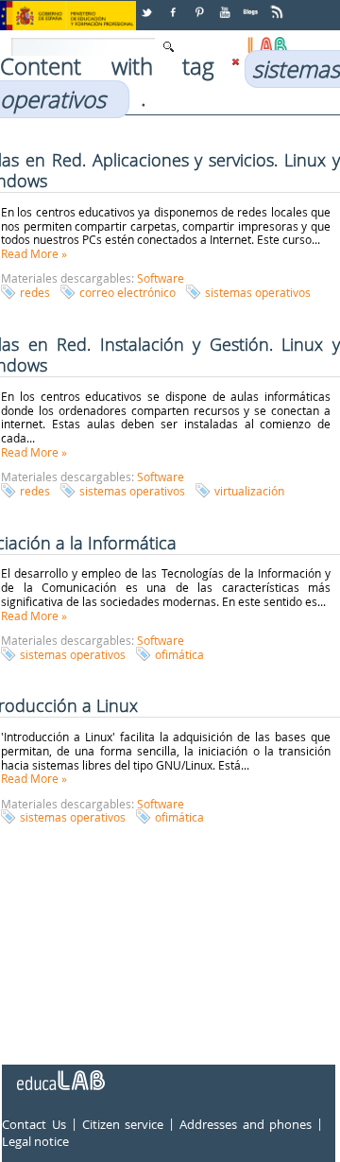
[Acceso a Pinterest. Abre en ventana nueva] (200, 5)
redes (35, 292)
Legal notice (35, 1141)
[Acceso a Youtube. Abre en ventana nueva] (226, 5)
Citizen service (122, 1125)
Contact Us (33, 1125)
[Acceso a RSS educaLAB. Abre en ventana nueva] (278, 5)
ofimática (179, 654)
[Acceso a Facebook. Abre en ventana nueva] (174, 5)
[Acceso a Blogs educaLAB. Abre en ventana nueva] (252, 5)
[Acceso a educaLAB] (59, 1073)
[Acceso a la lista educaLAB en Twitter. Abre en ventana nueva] (148, 5)
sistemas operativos (258, 292)
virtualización (249, 490)
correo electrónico (127, 292)
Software (160, 278)
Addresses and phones (245, 1125)
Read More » (34, 253)
